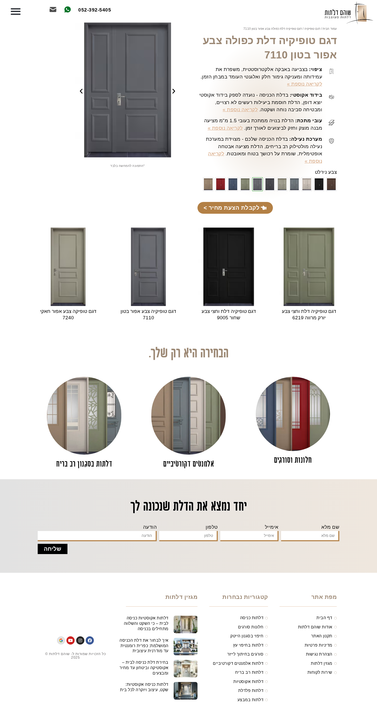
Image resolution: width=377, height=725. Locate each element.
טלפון (212, 527)
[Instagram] (80, 640)
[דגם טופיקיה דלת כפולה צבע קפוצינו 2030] (208, 184)
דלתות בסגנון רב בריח (84, 464)
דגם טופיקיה (312, 28)
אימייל (272, 527)
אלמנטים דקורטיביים (188, 464)
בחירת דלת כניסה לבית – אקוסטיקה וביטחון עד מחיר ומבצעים (144, 667)
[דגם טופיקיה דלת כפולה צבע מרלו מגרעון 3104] (220, 184)
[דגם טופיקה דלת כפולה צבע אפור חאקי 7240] (282, 184)
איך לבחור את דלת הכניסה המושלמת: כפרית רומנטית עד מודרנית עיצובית (144, 645)
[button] (16, 12)
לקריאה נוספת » (304, 84)
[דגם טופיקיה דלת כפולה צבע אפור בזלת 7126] (269, 184)
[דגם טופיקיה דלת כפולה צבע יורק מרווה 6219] (245, 184)
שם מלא (330, 527)
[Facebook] (90, 640)
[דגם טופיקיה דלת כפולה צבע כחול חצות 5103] (233, 184)
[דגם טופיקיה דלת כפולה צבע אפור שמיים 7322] (294, 184)
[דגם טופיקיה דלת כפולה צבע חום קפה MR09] (331, 184)
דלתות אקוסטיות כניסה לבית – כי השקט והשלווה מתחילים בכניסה (146, 623)
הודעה (150, 527)
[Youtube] (70, 640)
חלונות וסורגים (293, 460)
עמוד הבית (330, 28)
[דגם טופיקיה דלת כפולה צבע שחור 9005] (319, 184)
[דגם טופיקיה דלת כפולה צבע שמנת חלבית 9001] (306, 184)
